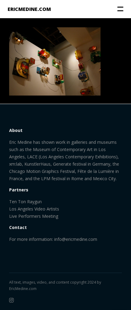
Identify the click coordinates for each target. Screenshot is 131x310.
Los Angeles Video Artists (34, 209)
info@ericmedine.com (75, 239)
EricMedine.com (23, 288)
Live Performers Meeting (33, 216)
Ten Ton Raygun (25, 201)
